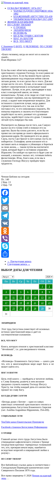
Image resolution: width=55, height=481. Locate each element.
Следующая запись (18, 264)
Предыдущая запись (19, 261)
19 (21, 303)
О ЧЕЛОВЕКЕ (31, 46)
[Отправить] (27, 254)
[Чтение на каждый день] (14, 2)
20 (28, 303)
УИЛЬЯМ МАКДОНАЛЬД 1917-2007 (33, 19)
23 (49, 303)
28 (35, 308)
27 (28, 308)
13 (28, 297)
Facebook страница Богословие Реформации (24, 427)
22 (42, 303)
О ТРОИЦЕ (19, 27)
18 (13, 303)
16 (49, 297)
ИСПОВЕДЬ (20, 33)
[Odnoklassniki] (27, 231)
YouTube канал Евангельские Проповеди (22, 422)
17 (6, 303)
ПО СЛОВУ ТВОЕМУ (19, 24)
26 (21, 308)
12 (21, 297)
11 (13, 297)
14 (35, 297)
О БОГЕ (17, 46)
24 (6, 308)
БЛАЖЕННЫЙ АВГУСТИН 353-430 (32, 16)
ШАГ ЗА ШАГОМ (23, 38)
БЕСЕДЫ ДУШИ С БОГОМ (28, 35)
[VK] (27, 223)
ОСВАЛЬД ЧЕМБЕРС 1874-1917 (24, 8)
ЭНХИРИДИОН (22, 30)
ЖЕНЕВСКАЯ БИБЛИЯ (20, 22)
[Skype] (27, 246)
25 (13, 308)
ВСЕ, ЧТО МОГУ (22, 41)
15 (42, 297)
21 (35, 303)
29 (42, 308)
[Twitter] (27, 200)
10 (6, 297)
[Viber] (27, 238)
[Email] (27, 208)
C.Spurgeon (7, 46)
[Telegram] (27, 215)
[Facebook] (27, 192)
